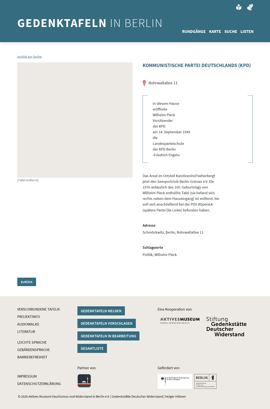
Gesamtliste (92, 348)
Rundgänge (194, 31)
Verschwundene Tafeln (38, 309)
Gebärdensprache (33, 349)
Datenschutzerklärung (39, 383)
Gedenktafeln (90, 22)
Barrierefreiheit (32, 357)
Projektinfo (28, 316)
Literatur (26, 331)
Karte (215, 31)
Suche (230, 31)
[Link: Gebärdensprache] (250, 7)
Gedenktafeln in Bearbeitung (108, 336)
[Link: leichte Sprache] (238, 7)
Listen (247, 31)
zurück (27, 282)
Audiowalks (28, 324)
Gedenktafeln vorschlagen (106, 323)
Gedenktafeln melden (101, 310)
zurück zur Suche (29, 56)
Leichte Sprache (32, 342)
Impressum (27, 376)
